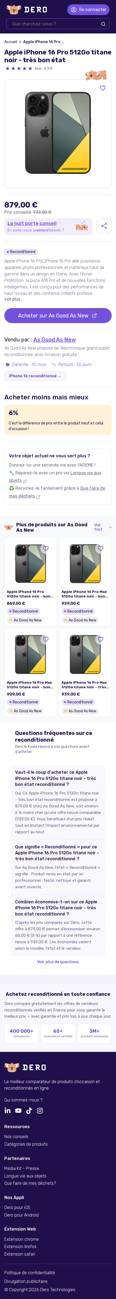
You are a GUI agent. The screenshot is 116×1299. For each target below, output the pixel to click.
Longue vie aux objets (25, 1176)
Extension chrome (21, 1239)
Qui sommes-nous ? (23, 1100)
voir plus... (13, 299)
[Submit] (103, 24)
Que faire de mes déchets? (30, 1183)
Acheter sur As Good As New (53, 315)
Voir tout (98, 527)
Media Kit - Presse (21, 1168)
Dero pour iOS (17, 1207)
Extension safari (19, 1254)
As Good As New (54, 339)
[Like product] (102, 88)
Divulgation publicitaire (25, 1281)
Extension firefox (20, 1246)
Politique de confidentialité (29, 1272)
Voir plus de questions (58, 962)
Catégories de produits (26, 1144)
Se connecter (92, 9)
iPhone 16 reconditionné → (35, 376)
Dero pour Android (21, 1215)
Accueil (10, 42)
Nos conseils (16, 1136)
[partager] (104, 225)
